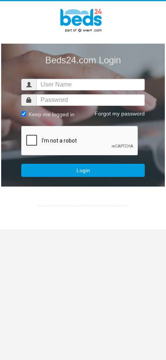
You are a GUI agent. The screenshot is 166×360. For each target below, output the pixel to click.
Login (83, 170)
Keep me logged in (51, 114)
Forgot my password (120, 113)
